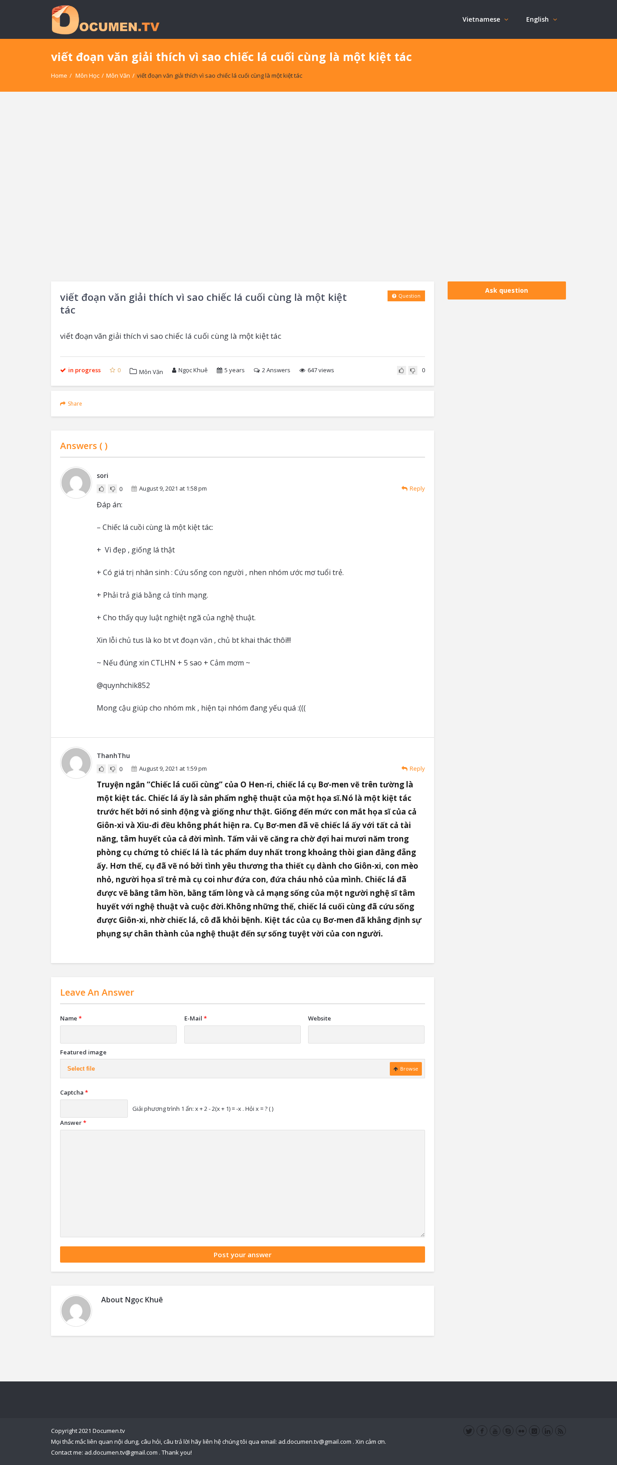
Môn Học (87, 75)
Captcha (74, 1092)
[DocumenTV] (105, 19)
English (537, 19)
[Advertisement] (308, 186)
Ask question (506, 290)
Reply (417, 488)
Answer (73, 1123)
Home (59, 75)
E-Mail (195, 1018)
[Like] (401, 370)
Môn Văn (118, 75)
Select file (81, 1068)
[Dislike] (412, 370)
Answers (276, 370)
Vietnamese (481, 19)
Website (319, 1018)
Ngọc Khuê (193, 370)
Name (71, 1018)
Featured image (83, 1052)
